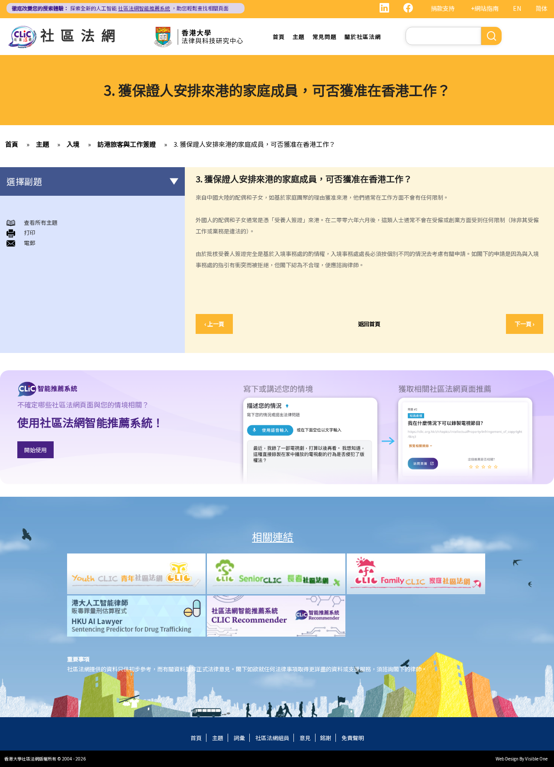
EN (517, 8)
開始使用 (35, 450)
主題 (299, 36)
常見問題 (324, 36)
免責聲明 (352, 738)
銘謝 (325, 738)
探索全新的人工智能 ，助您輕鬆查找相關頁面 (120, 8)
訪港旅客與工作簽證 (126, 144)
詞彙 (239, 738)
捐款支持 (443, 8)
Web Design (507, 758)
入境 (73, 144)
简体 (541, 8)
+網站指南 (485, 8)
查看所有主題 (41, 222)
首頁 (279, 36)
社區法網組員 (272, 738)
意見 (305, 738)
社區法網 (81, 35)
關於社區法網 (363, 36)
